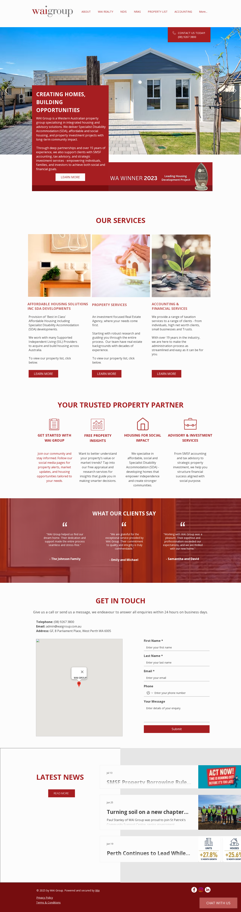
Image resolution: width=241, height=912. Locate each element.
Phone (148, 686)
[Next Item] (234, 91)
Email (149, 671)
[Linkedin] (207, 890)
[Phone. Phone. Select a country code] (150, 693)
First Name (153, 641)
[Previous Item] (6, 91)
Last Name (153, 656)
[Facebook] (194, 890)
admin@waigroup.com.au (63, 626)
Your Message (154, 701)
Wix (97, 890)
